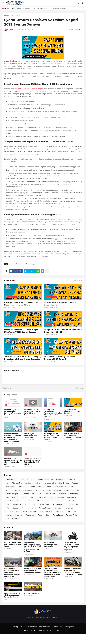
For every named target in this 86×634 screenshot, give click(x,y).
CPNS (35, 504)
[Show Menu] (3, 3)
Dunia (20, 487)
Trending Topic (71, 515)
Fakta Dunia (42, 497)
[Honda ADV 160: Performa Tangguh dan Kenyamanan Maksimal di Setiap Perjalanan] (73, 535)
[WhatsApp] (38, 271)
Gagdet (15, 508)
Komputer (58, 508)
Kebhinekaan (21, 501)
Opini (7, 483)
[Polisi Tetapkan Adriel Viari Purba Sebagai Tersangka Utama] (13, 586)
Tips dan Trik (17, 483)
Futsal (7, 508)
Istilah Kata (9, 501)
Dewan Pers (44, 504)
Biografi (24, 497)
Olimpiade (59, 511)
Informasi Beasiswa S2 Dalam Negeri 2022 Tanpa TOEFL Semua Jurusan (21, 331)
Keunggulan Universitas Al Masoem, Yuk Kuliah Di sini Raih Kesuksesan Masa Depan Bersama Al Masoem (33, 547)
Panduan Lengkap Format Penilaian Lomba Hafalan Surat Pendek (12, 412)
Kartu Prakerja (49, 494)
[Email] (42, 271)
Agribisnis (62, 501)
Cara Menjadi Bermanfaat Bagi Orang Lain (30, 435)
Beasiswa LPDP (60, 487)
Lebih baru (7, 388)
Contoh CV (71, 479)
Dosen (66, 490)
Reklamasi (51, 501)
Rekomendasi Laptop (45, 479)
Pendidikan (60, 479)
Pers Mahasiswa (43, 630)
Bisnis (71, 487)
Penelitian (19, 515)
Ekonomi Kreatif (58, 504)
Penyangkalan (44, 627)
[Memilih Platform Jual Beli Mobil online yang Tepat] (13, 535)
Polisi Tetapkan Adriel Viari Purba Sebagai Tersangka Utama (12, 595)
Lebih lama (79, 388)
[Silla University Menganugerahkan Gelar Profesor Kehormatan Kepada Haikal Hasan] (13, 562)
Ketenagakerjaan (50, 483)
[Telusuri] (83, 3)
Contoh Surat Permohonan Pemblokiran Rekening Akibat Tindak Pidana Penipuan (47, 8)
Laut (18, 511)
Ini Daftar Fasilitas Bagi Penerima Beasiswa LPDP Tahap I (59, 358)
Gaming (24, 508)
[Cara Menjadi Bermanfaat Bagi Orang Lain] (53, 535)
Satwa (48, 515)
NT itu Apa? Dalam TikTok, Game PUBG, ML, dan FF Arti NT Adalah (52, 436)
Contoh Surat (30, 487)
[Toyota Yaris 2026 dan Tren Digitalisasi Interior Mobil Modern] (33, 562)
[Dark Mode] (79, 3)
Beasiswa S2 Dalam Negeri (27, 264)
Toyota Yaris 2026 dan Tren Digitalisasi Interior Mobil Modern (72, 435)
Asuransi (15, 497)
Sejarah (38, 483)
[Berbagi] (80, 29)
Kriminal (49, 487)
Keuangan (16, 490)
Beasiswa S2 (16, 16)
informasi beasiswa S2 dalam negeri (29, 89)
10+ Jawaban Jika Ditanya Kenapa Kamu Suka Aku (72, 411)
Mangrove (41, 501)
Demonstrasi (10, 487)
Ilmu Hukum (36, 494)
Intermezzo (71, 497)
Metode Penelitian (45, 511)
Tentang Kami (17, 627)
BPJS (37, 490)
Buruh (27, 504)
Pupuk (40, 515)
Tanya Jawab (58, 515)
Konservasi (69, 508)
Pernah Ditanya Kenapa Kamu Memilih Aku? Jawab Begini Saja (13, 461)
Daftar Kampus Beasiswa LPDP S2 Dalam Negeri (60, 304)
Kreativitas (62, 494)
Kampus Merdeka (45, 508)
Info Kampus (64, 483)
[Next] (83, 8)
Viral (7, 519)
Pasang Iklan (69, 627)
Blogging (57, 490)
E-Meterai (75, 490)
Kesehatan (28, 483)
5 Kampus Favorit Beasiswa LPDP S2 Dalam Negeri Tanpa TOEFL (21, 304)
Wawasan (15, 519)
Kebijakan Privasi (31, 627)
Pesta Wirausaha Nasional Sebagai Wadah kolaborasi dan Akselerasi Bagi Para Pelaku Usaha (52, 572)
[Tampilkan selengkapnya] (47, 271)
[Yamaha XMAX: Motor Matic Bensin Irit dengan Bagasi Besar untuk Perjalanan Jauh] (73, 562)
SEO (7, 497)
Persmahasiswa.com (12, 61)
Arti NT (71, 501)
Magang (33, 511)
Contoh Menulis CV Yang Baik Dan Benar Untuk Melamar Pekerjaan (32, 412)
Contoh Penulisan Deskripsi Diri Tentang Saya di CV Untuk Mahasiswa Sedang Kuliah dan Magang (12, 437)
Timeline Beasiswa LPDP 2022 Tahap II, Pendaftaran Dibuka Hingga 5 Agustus (22, 358)
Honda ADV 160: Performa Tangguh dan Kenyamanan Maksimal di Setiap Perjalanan (71, 546)
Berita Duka (46, 490)
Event (40, 487)
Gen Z (52, 497)
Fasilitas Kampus (11, 494)
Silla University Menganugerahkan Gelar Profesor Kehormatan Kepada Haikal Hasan (12, 572)
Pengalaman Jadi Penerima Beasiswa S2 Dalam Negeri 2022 (63, 331)
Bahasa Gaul (17, 504)
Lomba (31, 501)
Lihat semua (77, 280)
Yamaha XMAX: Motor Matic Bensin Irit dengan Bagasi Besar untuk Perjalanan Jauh (73, 571)
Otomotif (8, 515)
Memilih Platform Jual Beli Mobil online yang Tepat (12, 544)
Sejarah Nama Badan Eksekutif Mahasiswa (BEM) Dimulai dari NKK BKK (32, 461)
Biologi (32, 497)
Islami (7, 490)
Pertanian (75, 483)
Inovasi (33, 508)
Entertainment (72, 504)
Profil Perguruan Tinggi (25, 479)
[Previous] (80, 8)
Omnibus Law (71, 511)
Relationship (73, 494)
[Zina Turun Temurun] (33, 586)
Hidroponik (25, 494)
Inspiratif (61, 497)
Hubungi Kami (57, 627)
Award (7, 504)
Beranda (7, 16)
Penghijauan (30, 515)
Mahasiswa (9, 479)
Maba (25, 511)
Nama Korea (28, 490)
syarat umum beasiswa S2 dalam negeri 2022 (64, 64)
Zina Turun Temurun (32, 593)
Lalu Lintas (9, 511)
